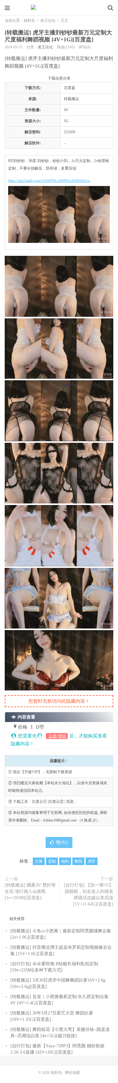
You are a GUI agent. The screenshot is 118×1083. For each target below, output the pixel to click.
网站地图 (72, 1072)
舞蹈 (78, 861)
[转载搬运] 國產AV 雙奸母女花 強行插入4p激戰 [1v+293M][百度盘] (30, 891)
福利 (65, 861)
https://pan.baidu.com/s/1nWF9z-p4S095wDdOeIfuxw (49, 180)
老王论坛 (47, 20)
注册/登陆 (57, 736)
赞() (62, 842)
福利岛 (59, 8)
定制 (52, 861)
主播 (38, 861)
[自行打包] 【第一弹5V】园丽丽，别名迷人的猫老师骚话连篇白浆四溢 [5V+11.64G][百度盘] (88, 894)
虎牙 (91, 861)
